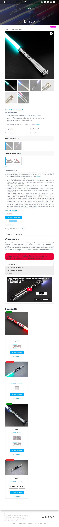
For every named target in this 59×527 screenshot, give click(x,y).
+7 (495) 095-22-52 (19, 1)
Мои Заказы (31, 523)
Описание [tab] (10, 234)
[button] (51, 33)
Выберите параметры (17, 352)
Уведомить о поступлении (13, 217)
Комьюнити (8, 1)
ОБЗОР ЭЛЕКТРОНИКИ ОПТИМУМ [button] (16, 271)
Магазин (12, 29)
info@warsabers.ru (31, 1)
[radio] (9, 146)
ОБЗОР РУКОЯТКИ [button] (11, 264)
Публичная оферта (22, 523)
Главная (7, 29)
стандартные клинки (18, 207)
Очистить (7, 166)
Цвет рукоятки (10, 138)
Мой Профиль (39, 523)
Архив (16, 29)
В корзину (13, 220)
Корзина (46, 523)
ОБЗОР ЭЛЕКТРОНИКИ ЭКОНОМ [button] (15, 267)
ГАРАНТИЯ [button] (9, 274)
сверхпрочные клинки (31, 207)
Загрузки (37, 124)
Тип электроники (10, 153)
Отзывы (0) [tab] (19, 234)
